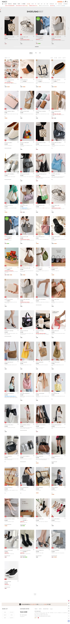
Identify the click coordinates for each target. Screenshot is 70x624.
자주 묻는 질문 (11, 612)
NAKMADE (14, 3)
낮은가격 (59, 57)
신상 (6, 3)
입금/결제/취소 (11, 617)
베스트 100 (10, 3)
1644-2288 (23, 612)
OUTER (32, 3)
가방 (36, 52)
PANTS (39, 3)
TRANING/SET (52, 3)
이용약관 (40, 608)
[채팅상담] (68, 621)
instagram (51, 608)
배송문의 (5, 617)
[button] (2, 28)
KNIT (41, 3)
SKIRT (47, 3)
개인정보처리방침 (45, 608)
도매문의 (5, 612)
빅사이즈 (19, 3)
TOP (35, 3)
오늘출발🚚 (28, 3)
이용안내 (36, 608)
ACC (56, 3)
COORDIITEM (65, 3)
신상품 (51, 57)
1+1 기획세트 (23, 3)
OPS (44, 3)
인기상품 (55, 57)
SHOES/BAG (60, 3)
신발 (40, 52)
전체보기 (31, 52)
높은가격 (64, 57)
